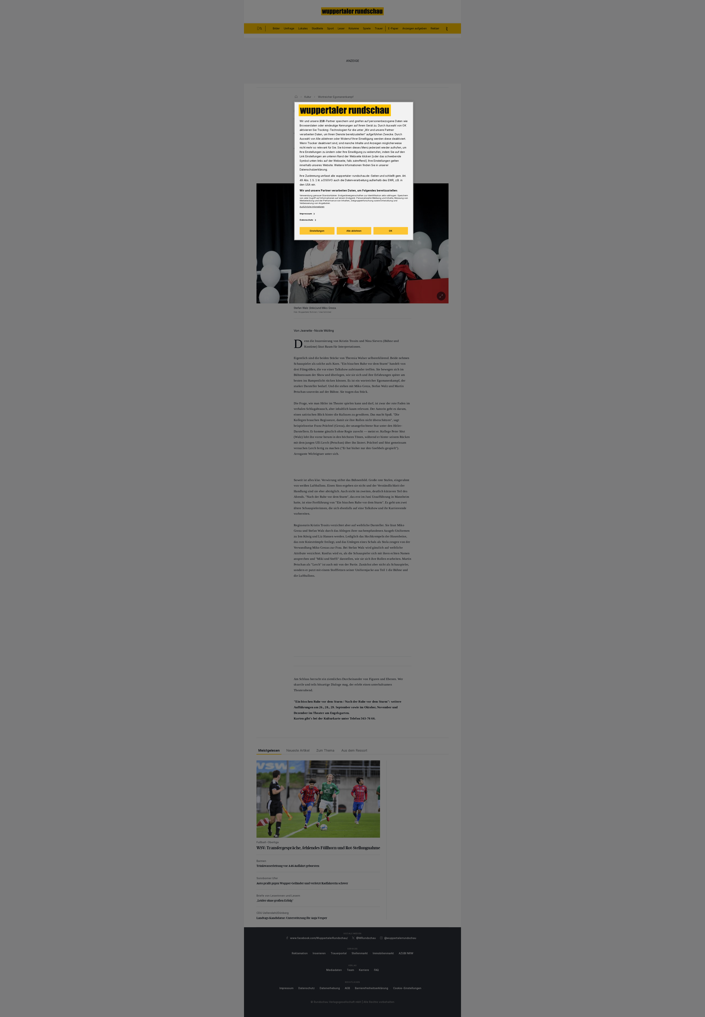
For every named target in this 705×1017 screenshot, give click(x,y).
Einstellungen (317, 230)
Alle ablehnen (353, 230)
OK (390, 230)
